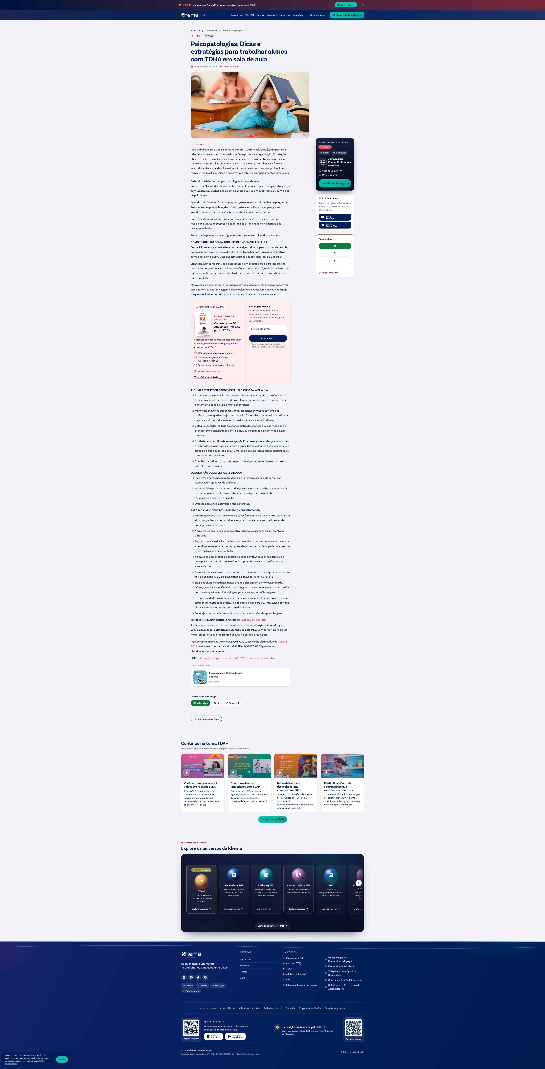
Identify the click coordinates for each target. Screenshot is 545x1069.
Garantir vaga (344, 4)
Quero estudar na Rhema (348, 15)
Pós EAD (249, 15)
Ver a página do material (206, 377)
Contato (256, 1008)
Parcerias (290, 1008)
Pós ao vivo (237, 15)
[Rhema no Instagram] (184, 977)
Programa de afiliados (310, 1008)
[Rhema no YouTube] (191, 977)
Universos (285, 15)
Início (193, 30)
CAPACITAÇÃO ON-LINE (251, 619)
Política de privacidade (352, 1052)
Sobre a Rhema (227, 1008)
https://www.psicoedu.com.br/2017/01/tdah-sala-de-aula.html (237, 658)
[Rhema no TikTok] (198, 977)
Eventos (271, 15)
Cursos (260, 15)
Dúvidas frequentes (335, 1008)
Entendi (62, 1059)
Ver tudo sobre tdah (208, 718)
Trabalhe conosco (273, 1008)
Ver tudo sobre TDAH (272, 819)
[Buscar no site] (204, 15)
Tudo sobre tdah (330, 272)
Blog (201, 30)
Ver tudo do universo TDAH (271, 925)
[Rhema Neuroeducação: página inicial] (189, 15)
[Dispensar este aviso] (363, 5)
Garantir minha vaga (333, 183)
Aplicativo (244, 1008)
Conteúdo (298, 15)
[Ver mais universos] (359, 883)
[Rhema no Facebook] (205, 977)
